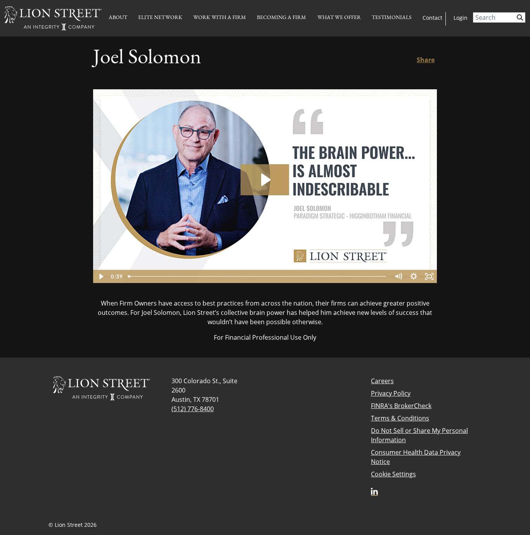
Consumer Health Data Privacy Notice (416, 457)
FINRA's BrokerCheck (401, 405)
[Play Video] (101, 276)
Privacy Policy (390, 393)
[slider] (257, 276)
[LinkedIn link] (374, 492)
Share (426, 60)
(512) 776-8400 (192, 409)
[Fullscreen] (429, 276)
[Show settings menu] (413, 276)
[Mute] (398, 276)
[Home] (53, 18)
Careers (382, 381)
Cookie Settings (393, 474)
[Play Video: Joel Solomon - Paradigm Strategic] (265, 179)
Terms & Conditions (400, 418)
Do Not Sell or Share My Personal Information (419, 435)
